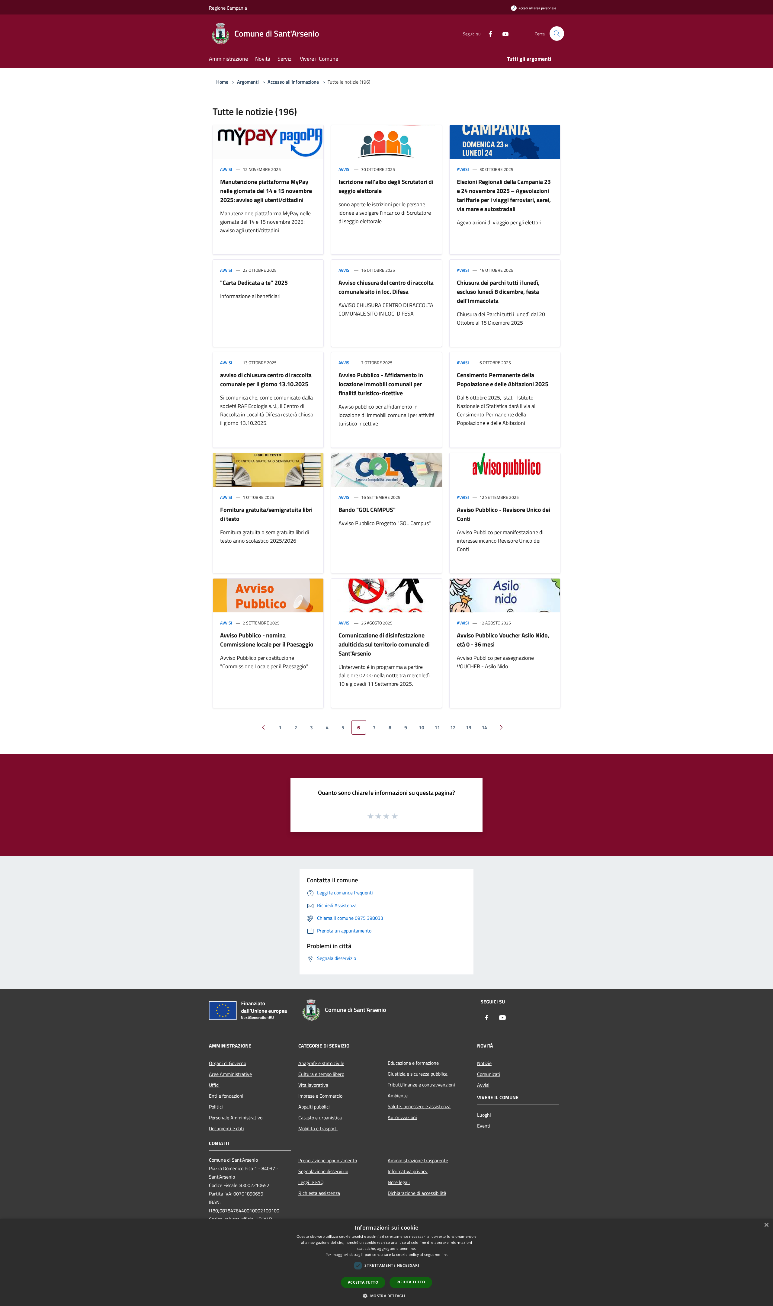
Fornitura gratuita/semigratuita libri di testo (266, 514)
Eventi (483, 1125)
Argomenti (248, 81)
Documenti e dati (226, 1128)
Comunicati (488, 1074)
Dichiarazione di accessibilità (417, 1193)
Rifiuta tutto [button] (410, 1282)
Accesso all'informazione (293, 81)
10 (421, 727)
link (444, 1254)
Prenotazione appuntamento (327, 1160)
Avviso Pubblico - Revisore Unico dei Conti (503, 514)
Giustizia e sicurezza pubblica (417, 1073)
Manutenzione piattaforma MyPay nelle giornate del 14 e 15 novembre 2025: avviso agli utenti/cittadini (266, 190)
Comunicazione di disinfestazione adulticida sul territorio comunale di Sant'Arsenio (384, 644)
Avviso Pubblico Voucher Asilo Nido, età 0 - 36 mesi (503, 640)
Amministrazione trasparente (418, 1160)
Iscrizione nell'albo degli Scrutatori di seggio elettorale (385, 186)
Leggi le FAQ (311, 1182)
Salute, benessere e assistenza (419, 1106)
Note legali (399, 1182)
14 (484, 727)
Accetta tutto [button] (363, 1282)
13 (468, 727)
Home (222, 81)
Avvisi (226, 169)
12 (453, 727)
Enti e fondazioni (226, 1095)
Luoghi (484, 1114)
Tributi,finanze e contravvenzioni (421, 1084)
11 (437, 727)
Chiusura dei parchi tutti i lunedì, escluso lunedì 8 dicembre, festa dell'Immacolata (498, 291)
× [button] (766, 1225)
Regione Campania (228, 7)
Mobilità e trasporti (318, 1128)
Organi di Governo (227, 1063)
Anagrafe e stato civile (321, 1063)
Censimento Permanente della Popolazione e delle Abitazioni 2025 (502, 379)
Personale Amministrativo (235, 1117)
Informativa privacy (408, 1171)
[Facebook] (488, 33)
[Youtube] (503, 33)
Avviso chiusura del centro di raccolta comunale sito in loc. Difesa (386, 287)
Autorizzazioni (402, 1117)
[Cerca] (557, 33)
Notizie (484, 1063)
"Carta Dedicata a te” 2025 (254, 282)
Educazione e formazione (413, 1063)
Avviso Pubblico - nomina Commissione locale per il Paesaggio (266, 640)
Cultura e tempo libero (321, 1074)
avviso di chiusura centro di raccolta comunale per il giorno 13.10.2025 (266, 379)
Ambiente (398, 1095)
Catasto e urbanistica (320, 1117)
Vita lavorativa (313, 1085)
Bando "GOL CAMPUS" (367, 509)
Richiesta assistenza (319, 1193)
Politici (216, 1106)
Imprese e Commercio (320, 1095)
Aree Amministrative (230, 1074)
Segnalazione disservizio (323, 1171)
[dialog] (386, 1262)
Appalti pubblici (314, 1106)
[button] (386, 1296)
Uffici (214, 1085)
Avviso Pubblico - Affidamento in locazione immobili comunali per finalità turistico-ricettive (380, 384)
